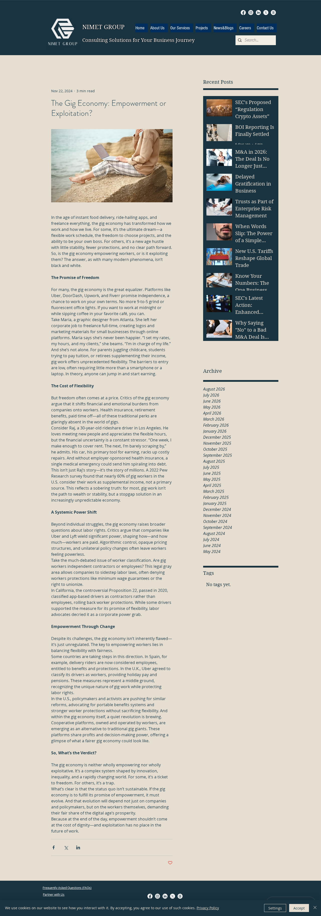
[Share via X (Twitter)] (65, 847)
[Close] (315, 908)
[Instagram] (250, 12)
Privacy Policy (208, 907)
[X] (265, 12)
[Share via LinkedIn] (78, 847)
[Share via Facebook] (53, 847)
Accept (299, 908)
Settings (275, 908)
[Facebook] (243, 12)
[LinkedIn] (258, 12)
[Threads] (273, 12)
